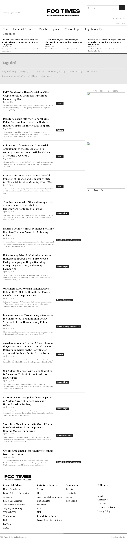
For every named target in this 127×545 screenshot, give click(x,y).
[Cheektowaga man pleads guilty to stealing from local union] (70, 456)
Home (89, 190)
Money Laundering (64, 300)
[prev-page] (2, 50)
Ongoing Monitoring (12, 508)
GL (124, 537)
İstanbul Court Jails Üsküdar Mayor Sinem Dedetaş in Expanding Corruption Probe (64, 42)
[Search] (122, 7)
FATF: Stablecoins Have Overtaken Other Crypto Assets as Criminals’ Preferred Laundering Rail (26, 96)
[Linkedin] (105, 489)
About (100, 496)
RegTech (7, 524)
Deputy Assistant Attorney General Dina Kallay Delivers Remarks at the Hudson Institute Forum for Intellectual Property (26, 122)
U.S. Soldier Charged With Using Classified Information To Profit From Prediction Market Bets (27, 374)
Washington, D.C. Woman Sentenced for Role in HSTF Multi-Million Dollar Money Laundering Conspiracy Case (26, 292)
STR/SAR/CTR (9, 512)
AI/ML (6, 527)
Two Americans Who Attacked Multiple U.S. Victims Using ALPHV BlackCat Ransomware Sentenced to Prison (28, 205)
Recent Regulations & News (49, 520)
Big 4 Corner (71, 500)
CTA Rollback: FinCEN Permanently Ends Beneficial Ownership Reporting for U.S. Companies (20, 42)
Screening (7, 497)
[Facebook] (99, 489)
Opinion (60, 130)
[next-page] (124, 50)
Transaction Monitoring (14, 504)
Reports (69, 489)
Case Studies (71, 493)
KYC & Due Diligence (12, 500)
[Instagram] (102, 489)
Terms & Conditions (106, 507)
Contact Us (102, 499)
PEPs (39, 493)
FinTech (6, 520)
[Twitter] (108, 489)
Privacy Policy (103, 511)
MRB (39, 512)
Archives (101, 503)
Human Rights (62, 213)
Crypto (60, 103)
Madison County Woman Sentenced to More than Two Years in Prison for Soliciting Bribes (28, 232)
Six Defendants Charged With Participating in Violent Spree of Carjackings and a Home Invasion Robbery (28, 401)
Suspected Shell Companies (49, 497)
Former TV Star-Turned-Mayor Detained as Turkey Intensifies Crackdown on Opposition (106, 42)
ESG (39, 508)
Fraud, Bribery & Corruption (68, 240)
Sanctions (41, 504)
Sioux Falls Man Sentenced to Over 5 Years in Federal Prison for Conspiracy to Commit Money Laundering (27, 427)
